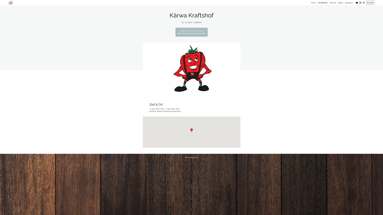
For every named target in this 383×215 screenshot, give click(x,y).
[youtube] (357, 2)
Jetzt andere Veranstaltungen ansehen (192, 33)
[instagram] (360, 2)
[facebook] (364, 2)
